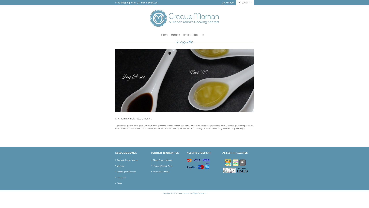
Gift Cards (121, 177)
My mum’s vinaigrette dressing (133, 118)
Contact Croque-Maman (127, 160)
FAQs (119, 183)
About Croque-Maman (163, 160)
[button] (203, 34)
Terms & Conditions (161, 171)
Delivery (120, 166)
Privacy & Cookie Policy (162, 166)
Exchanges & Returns (126, 171)
